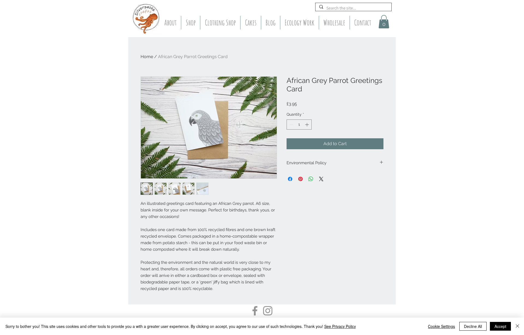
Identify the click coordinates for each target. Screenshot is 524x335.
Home (147, 56)
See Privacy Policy (340, 326)
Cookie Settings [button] (441, 326)
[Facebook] (255, 310)
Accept (500, 326)
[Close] (517, 326)
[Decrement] (290, 124)
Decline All (473, 326)
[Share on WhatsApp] (311, 179)
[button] (383, 21)
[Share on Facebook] (290, 179)
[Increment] (307, 124)
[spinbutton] (299, 124)
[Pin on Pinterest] (300, 179)
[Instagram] (267, 310)
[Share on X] (321, 179)
